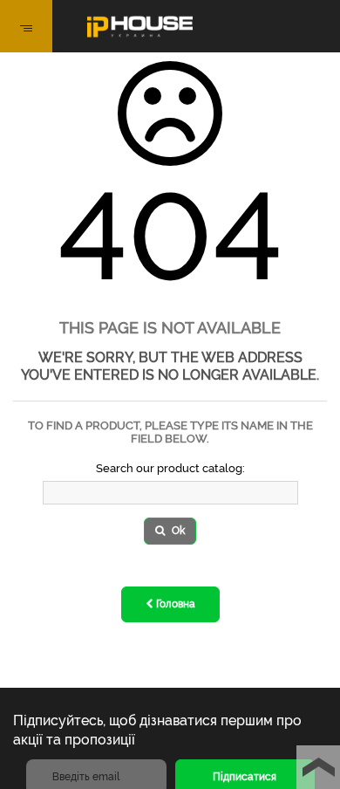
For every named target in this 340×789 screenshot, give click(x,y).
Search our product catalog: (170, 468)
